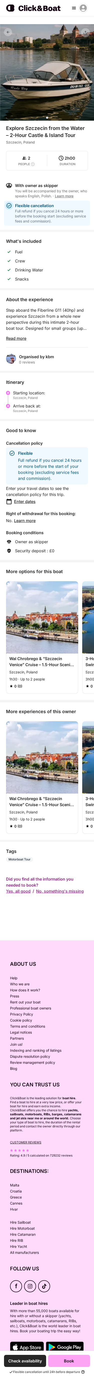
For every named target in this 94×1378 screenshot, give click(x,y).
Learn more (25, 520)
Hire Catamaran (23, 1234)
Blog (13, 1068)
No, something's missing (60, 891)
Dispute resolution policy (30, 1056)
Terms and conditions (27, 1026)
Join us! (16, 1044)
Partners (17, 1038)
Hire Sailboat (20, 1222)
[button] (47, 118)
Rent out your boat (25, 1002)
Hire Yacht (18, 1246)
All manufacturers (24, 1252)
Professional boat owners (30, 1008)
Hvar (14, 1209)
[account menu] (83, 8)
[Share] (85, 32)
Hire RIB (16, 1240)
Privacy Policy (21, 1014)
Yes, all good (18, 891)
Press (14, 996)
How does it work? (25, 990)
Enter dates (25, 501)
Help (14, 978)
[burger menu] (73, 8)
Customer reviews (25, 1142)
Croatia (16, 1191)
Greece (16, 1197)
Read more (16, 338)
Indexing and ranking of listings (35, 1050)
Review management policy (32, 1062)
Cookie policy (21, 1020)
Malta (14, 1185)
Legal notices (21, 1032)
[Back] (8, 32)
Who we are (20, 984)
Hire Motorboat (22, 1228)
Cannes (16, 1203)
